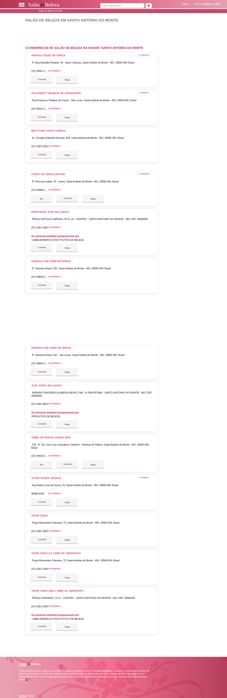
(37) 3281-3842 (39, 403)
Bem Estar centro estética (48, 130)
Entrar (185, 4)
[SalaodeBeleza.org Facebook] (19, 682)
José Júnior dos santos (46, 385)
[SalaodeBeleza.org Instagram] (22, 682)
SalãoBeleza (43, 5)
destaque (206, 4)
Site (41, 199)
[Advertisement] (92, 33)
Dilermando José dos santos (50, 211)
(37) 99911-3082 (40, 108)
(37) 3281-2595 (39, 531)
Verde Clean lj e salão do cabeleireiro (56, 553)
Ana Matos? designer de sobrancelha (56, 93)
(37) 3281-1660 (39, 227)
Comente (41, 79)
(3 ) (144, 55)
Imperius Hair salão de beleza (51, 261)
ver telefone (54, 70)
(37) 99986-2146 (40, 190)
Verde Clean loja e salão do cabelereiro (57, 590)
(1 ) (143, 93)
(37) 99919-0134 (40, 455)
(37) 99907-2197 (40, 71)
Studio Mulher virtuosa (46, 478)
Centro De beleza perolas (48, 174)
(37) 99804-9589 (40, 276)
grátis (217, 4)
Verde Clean (39, 515)
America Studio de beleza (48, 55)
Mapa (67, 80)
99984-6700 (37, 493)
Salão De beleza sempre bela (50, 437)
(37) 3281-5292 (39, 146)
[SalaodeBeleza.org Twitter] (21, 682)
